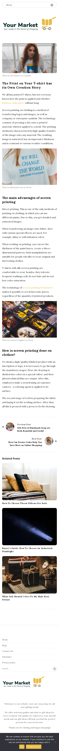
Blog (4, 645)
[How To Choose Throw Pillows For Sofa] (29, 481)
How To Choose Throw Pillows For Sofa (24, 503)
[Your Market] (29, 23)
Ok (22, 747)
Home (5, 639)
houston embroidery (13, 102)
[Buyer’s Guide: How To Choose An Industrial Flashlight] (29, 526)
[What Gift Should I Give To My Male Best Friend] (29, 574)
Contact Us (7, 651)
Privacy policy (8, 662)
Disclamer (7, 657)
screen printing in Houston (38, 287)
